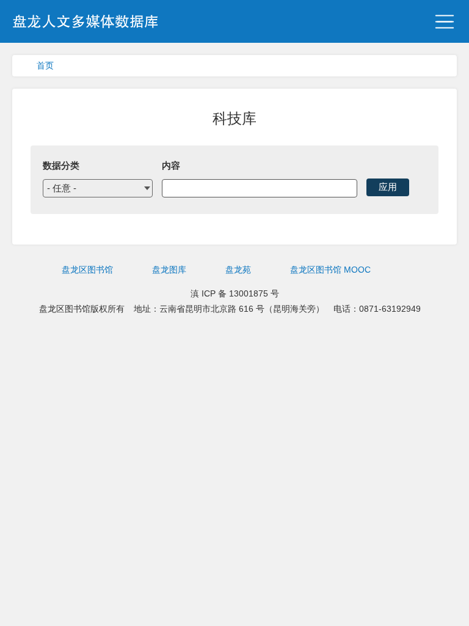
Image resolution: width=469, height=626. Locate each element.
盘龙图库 (169, 269)
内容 (171, 165)
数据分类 (61, 165)
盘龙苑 (238, 269)
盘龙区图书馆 (87, 269)
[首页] (85, 23)
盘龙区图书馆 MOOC (330, 269)
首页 (45, 65)
